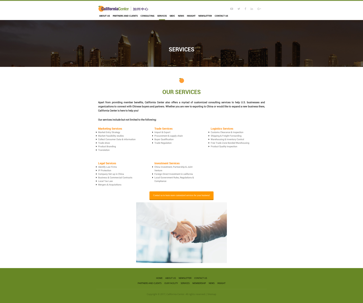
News (181, 15)
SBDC (172, 15)
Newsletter (205, 15)
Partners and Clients (125, 15)
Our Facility (171, 283)
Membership (199, 283)
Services (162, 15)
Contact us (221, 15)
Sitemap (211, 294)
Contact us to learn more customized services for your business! (181, 195)
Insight (191, 15)
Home (159, 278)
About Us (104, 15)
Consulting (147, 15)
